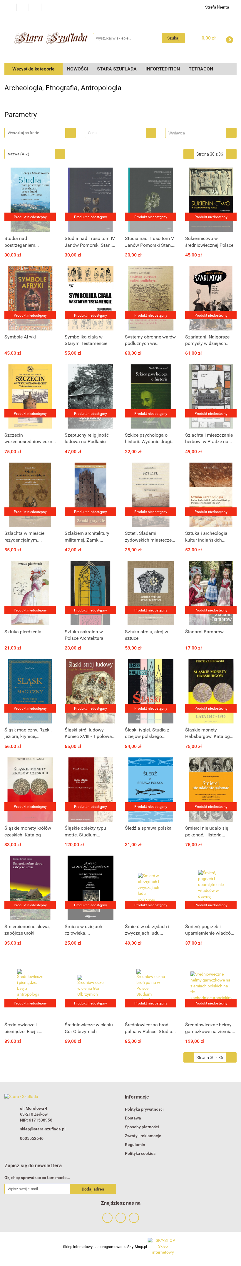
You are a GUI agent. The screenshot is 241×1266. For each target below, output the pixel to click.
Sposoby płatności (142, 1126)
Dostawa (133, 1118)
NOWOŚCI (77, 69)
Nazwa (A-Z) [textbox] (18, 154)
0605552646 (31, 1138)
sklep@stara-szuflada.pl (43, 1129)
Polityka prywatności (144, 1109)
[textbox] (115, 133)
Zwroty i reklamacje (143, 1135)
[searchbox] (197, 133)
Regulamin (135, 1144)
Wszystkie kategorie (33, 69)
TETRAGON (201, 69)
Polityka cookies (140, 1153)
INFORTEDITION (162, 69)
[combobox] (120, 133)
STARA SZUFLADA (117, 69)
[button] (137, 1097)
